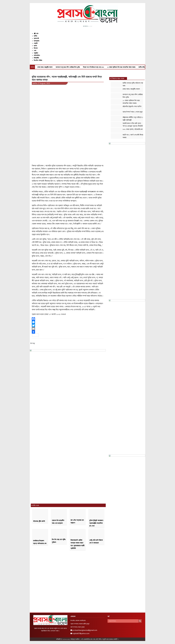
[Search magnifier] (140, 621)
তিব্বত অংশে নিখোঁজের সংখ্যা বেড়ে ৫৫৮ (93, 67)
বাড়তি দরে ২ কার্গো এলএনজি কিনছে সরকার (133, 136)
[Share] (68, 332)
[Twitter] (68, 325)
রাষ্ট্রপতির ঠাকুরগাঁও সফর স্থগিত (132, 106)
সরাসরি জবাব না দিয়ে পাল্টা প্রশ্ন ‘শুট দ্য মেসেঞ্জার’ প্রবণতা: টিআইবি (133, 124)
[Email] (68, 328)
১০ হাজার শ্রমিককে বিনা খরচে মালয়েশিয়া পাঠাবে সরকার (121, 67)
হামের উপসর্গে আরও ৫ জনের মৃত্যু (132, 111)
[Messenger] (68, 322)
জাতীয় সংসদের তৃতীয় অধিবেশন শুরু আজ (133, 84)
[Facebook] (68, 319)
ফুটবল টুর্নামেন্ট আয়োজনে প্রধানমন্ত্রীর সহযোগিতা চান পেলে (96, 523)
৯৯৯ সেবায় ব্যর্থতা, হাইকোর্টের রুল (133, 129)
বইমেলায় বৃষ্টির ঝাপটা (39, 521)
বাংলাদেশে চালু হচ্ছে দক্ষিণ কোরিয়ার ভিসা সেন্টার (68, 67)
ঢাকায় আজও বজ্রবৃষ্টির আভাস (44, 67)
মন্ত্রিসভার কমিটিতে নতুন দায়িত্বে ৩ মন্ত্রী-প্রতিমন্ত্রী (133, 118)
